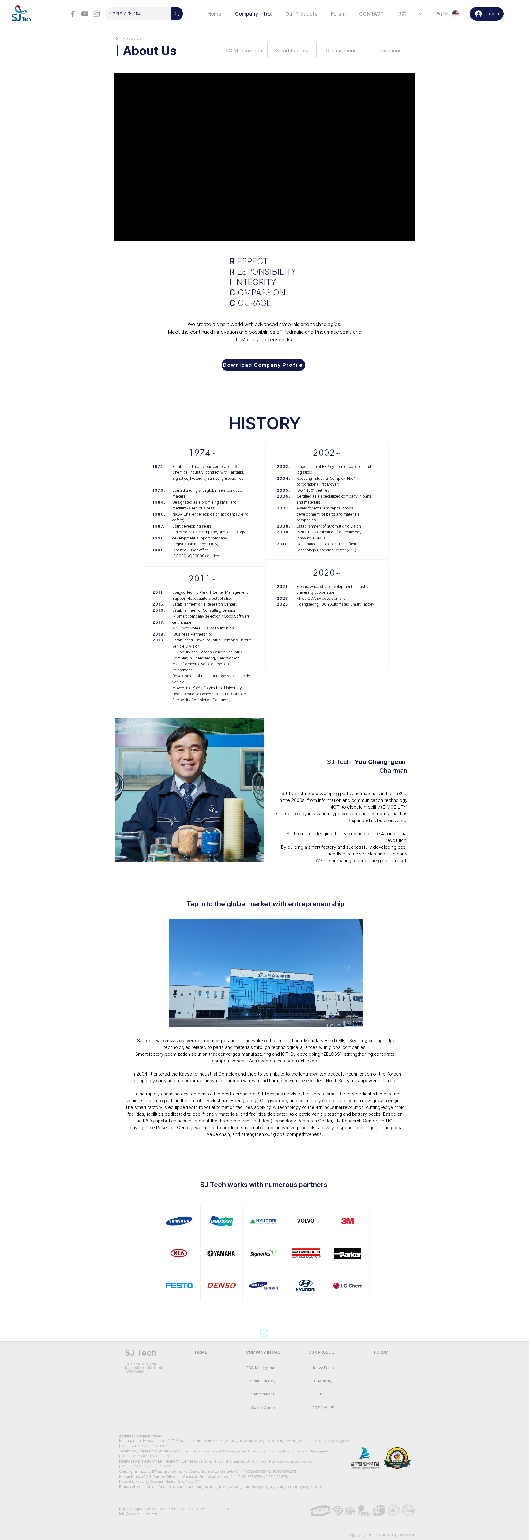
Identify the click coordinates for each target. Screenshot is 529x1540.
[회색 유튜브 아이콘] (85, 13)
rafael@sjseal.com (187, 1509)
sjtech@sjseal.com (151, 1509)
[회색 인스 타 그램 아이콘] (96, 13)
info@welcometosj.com (139, 1514)
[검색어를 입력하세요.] (177, 13)
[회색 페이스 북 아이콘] (73, 13)
